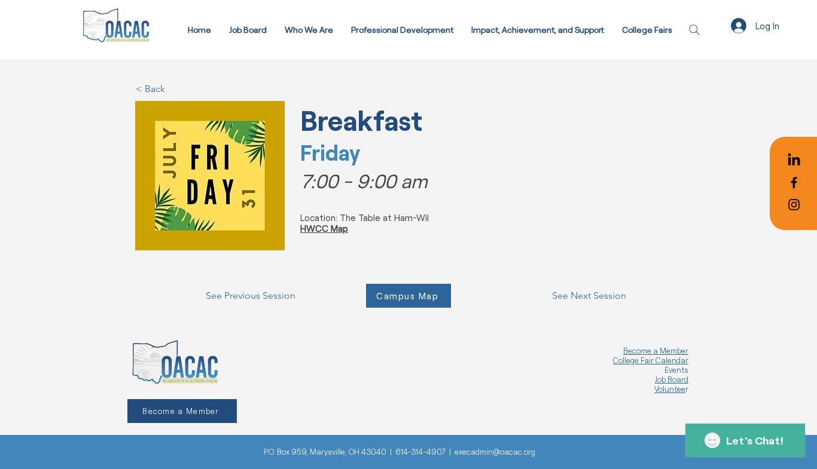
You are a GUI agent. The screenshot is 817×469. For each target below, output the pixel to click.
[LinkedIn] (793, 160)
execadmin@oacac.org (495, 451)
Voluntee (669, 389)
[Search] (694, 29)
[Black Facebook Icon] (793, 182)
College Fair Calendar (650, 360)
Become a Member (655, 350)
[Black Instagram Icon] (793, 204)
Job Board (671, 379)
